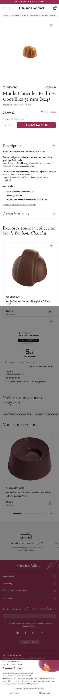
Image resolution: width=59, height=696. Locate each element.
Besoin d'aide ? (9, 576)
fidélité (53, 112)
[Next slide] (51, 322)
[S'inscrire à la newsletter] (55, 616)
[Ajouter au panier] (50, 312)
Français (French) (27, 642)
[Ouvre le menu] (4, 8)
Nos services (8, 598)
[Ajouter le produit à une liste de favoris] (51, 25)
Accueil (5, 15)
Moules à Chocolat (48, 15)
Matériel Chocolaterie (30, 15)
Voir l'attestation (29, 340)
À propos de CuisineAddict (14, 590)
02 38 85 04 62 (14, 655)
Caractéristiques (16, 213)
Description (12, 145)
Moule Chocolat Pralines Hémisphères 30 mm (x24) (28, 302)
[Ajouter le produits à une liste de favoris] (51, 246)
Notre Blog (7, 583)
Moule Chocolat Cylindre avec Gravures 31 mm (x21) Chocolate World (28, 494)
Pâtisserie (15, 15)
